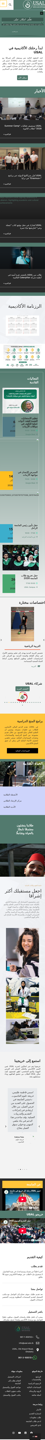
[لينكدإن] (25, 1433)
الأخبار (39, 91)
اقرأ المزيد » (7, 134)
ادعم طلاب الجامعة (33, 1421)
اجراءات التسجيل (14, 1377)
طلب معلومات (35, 1417)
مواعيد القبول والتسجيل (11, 1387)
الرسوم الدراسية (34, 1383)
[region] (22, 23)
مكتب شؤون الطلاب (13, 1391)
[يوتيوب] (19, 1433)
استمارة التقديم (35, 1413)
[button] (41, 13)
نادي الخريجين (35, 1425)
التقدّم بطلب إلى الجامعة (14, 1381)
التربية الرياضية (32, 646)
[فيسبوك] (31, 1433)
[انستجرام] (13, 1433)
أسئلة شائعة (36, 1395)
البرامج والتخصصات (36, 1378)
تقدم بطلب (37, 1266)
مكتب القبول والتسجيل (12, 1395)
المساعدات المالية (23, 751)
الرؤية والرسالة (35, 1391)
